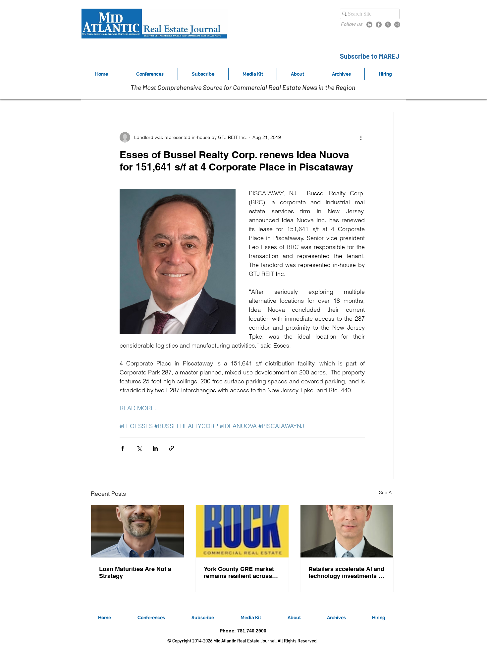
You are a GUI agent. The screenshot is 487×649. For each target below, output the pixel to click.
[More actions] (361, 137)
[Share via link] (171, 448)
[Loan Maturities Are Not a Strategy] (137, 531)
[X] (388, 25)
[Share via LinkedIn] (155, 448)
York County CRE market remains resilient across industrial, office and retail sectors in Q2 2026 (241, 572)
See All (386, 492)
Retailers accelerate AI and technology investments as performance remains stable (346, 572)
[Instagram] (397, 25)
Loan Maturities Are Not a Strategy (135, 572)
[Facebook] (379, 25)
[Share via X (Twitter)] (139, 448)
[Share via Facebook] (123, 448)
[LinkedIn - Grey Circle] (369, 25)
